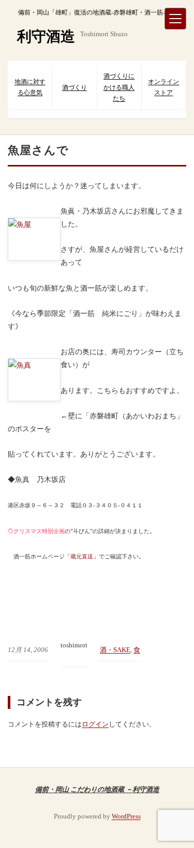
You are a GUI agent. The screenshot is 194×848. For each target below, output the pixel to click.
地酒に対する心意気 (30, 87)
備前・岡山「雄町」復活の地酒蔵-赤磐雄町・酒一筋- (91, 12)
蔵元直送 (81, 556)
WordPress (126, 816)
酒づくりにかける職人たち (119, 87)
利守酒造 (46, 36)
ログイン (95, 724)
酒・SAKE (115, 650)
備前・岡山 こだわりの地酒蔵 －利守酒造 (97, 789)
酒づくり (74, 87)
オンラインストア (163, 87)
